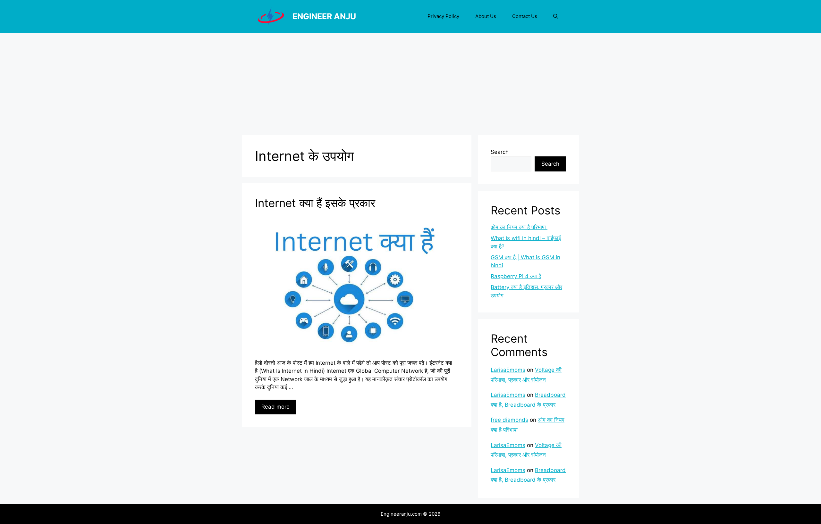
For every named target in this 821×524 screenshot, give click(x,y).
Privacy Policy (443, 16)
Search (500, 152)
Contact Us (524, 16)
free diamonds (509, 420)
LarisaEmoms (508, 370)
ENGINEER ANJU (324, 16)
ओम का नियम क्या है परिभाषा (519, 227)
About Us (485, 16)
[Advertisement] (410, 81)
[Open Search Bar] (555, 16)
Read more (275, 406)
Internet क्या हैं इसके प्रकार (315, 203)
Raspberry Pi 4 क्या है (516, 276)
